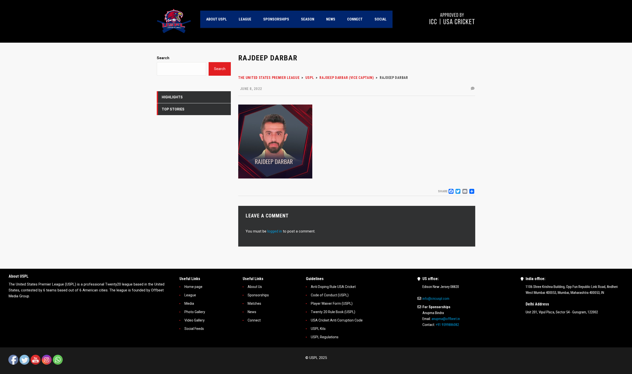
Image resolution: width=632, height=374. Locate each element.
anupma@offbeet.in (446, 319)
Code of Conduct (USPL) (330, 295)
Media (189, 303)
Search (163, 58)
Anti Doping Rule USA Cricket (333, 287)
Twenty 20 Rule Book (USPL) (333, 312)
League (190, 295)
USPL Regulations (324, 337)
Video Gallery (194, 320)
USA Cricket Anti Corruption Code (337, 320)
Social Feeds (194, 329)
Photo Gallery (194, 312)
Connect (254, 320)
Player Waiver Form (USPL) (332, 303)
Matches (254, 303)
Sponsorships (258, 295)
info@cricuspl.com (435, 298)
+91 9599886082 (447, 324)
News (252, 312)
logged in (274, 231)
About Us (255, 287)
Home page (193, 287)
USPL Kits (318, 329)
